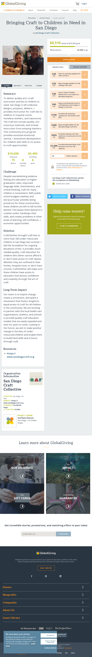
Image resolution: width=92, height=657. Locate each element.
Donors (7, 587)
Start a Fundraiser (69, 226)
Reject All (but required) (50, 641)
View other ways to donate (69, 169)
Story (7, 86)
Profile (17, 409)
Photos (28, 86)
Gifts (86, 10)
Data (73, 653)
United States (44, 18)
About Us (9, 610)
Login (84, 3)
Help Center (46, 568)
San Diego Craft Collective (47, 33)
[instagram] (46, 576)
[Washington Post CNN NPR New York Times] (46, 628)
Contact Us (68, 648)
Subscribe (63, 534)
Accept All (50, 635)
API (66, 653)
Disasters (65, 10)
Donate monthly (80, 67)
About (30, 10)
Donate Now (69, 60)
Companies (53, 10)
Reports (17, 86)
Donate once (58, 67)
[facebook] (31, 576)
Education (31, 18)
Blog (75, 10)
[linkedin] (60, 576)
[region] (30, 642)
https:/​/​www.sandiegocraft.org (13, 402)
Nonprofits (41, 10)
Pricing (59, 653)
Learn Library (11, 618)
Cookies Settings (50, 648)
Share (39, 86)
